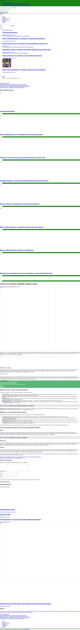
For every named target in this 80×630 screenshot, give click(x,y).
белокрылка (73, 611)
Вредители (4, 19)
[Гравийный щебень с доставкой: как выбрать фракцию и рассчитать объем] (17, 46)
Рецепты (4, 21)
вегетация (26, 612)
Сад (3, 16)
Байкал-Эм (6, 611)
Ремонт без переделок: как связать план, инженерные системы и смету (16, 4)
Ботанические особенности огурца (35, 611)
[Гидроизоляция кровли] (7, 29)
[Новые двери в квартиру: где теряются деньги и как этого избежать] (6, 67)
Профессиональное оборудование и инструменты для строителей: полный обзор (25, 603)
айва (62, 611)
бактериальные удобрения (67, 611)
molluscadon (2, 286)
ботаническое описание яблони (13, 612)
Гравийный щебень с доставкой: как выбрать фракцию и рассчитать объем (17, 5)
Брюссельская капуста (45, 611)
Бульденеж (51, 611)
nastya (1, 511)
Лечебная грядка (5, 20)
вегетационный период (21, 612)
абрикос (54, 611)
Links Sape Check (5, 514)
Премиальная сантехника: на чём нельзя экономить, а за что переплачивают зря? (26, 273)
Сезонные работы (5, 18)
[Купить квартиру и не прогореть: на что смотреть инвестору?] (15, 53)
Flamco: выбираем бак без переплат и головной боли (16, 250)
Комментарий (3, 471)
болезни (76, 611)
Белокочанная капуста (17, 611)
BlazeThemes (26, 629)
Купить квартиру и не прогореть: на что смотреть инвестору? (22, 55)
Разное (3, 22)
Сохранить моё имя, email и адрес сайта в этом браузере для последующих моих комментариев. (20, 479)
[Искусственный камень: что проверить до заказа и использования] (16, 35)
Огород (3, 17)
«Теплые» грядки (2, 611)
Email (1, 475)
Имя (1, 473)
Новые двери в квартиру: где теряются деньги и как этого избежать (24, 69)
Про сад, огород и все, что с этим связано (8, 7)
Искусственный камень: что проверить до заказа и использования (15, 3)
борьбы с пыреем (5, 612)
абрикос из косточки (59, 611)
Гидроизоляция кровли (7, 2)
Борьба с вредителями (25, 611)
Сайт (1, 477)
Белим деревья (10, 611)
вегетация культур (30, 612)
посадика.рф (19, 354)
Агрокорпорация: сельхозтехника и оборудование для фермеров (20, 519)
